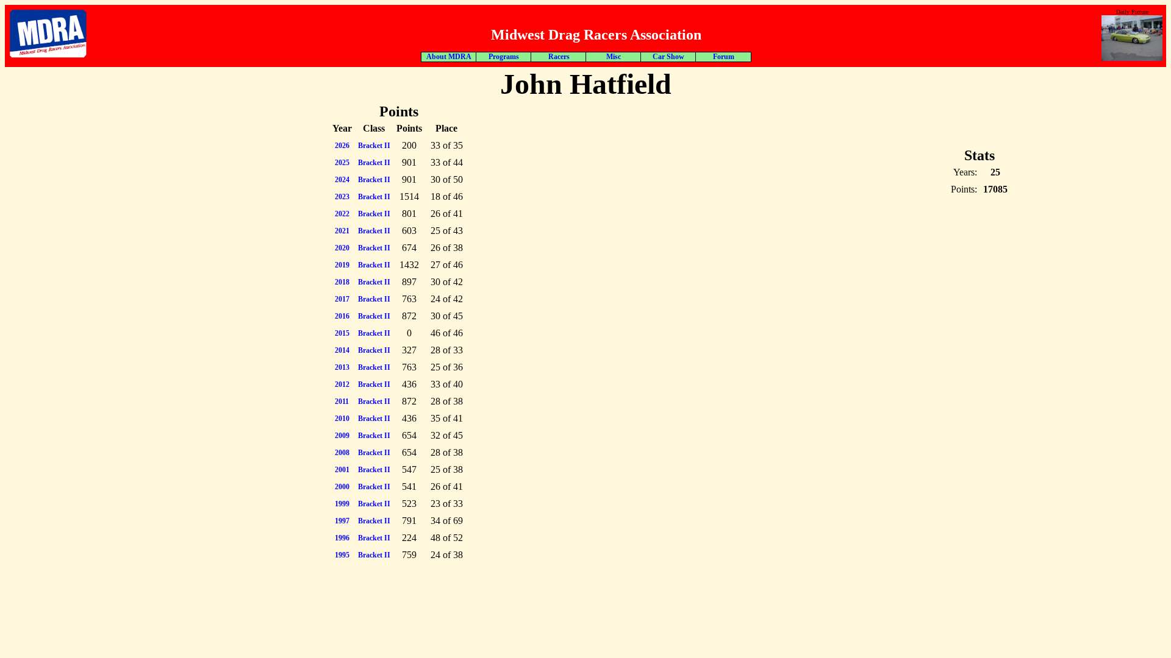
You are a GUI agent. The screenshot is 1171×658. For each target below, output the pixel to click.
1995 (342, 555)
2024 (342, 179)
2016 (342, 316)
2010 (342, 418)
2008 (342, 452)
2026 (342, 145)
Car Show (668, 56)
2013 (342, 367)
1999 (342, 504)
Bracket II (374, 145)
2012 (342, 384)
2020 (342, 248)
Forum (723, 56)
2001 (342, 469)
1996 (342, 538)
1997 (342, 521)
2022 (342, 214)
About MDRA (448, 56)
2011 (342, 401)
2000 (342, 487)
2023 (342, 197)
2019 (342, 265)
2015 (342, 333)
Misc (613, 56)
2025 (342, 162)
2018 (342, 282)
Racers (559, 56)
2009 (342, 435)
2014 (342, 350)
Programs (504, 56)
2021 (342, 231)
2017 (342, 299)
